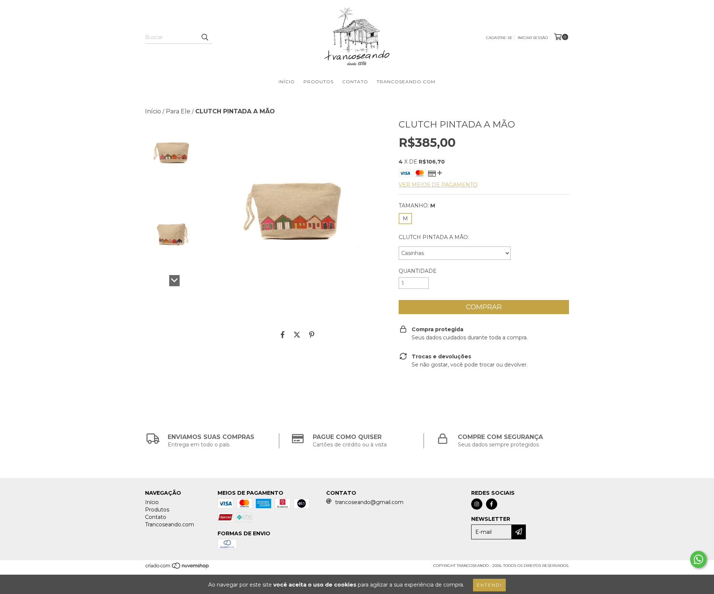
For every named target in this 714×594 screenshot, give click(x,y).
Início (287, 81)
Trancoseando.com (406, 81)
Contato (355, 81)
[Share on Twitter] (296, 334)
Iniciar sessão (533, 37)
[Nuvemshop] (177, 567)
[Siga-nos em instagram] (476, 504)
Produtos (318, 81)
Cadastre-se (499, 37)
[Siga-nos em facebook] (491, 504)
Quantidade (418, 271)
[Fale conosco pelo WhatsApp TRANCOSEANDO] (698, 559)
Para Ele (178, 111)
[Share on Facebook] (282, 334)
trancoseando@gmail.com (369, 502)
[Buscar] (204, 37)
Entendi (489, 585)
